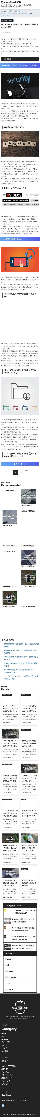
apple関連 (9, 989)
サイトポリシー (6, 1072)
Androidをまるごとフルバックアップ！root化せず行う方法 (29, 708)
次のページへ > (20, 464)
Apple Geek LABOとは (8, 1066)
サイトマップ (5, 1081)
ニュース (8, 983)
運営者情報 (4, 1069)
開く (9, 59)
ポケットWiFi (10, 977)
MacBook (4, 1039)
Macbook (9, 971)
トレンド (4, 1048)
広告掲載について (6, 1078)
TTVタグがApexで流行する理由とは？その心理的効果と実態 (10, 813)
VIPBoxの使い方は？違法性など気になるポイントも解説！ (10, 883)
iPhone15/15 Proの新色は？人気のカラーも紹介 (29, 883)
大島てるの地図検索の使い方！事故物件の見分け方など (29, 743)
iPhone (8, 959)
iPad (7, 965)
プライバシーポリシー (8, 1075)
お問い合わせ (5, 1084)
